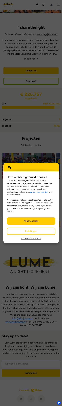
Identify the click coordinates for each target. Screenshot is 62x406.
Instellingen (31, 231)
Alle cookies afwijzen (31, 238)
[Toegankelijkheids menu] (59, 403)
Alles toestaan (31, 221)
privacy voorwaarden (39, 192)
